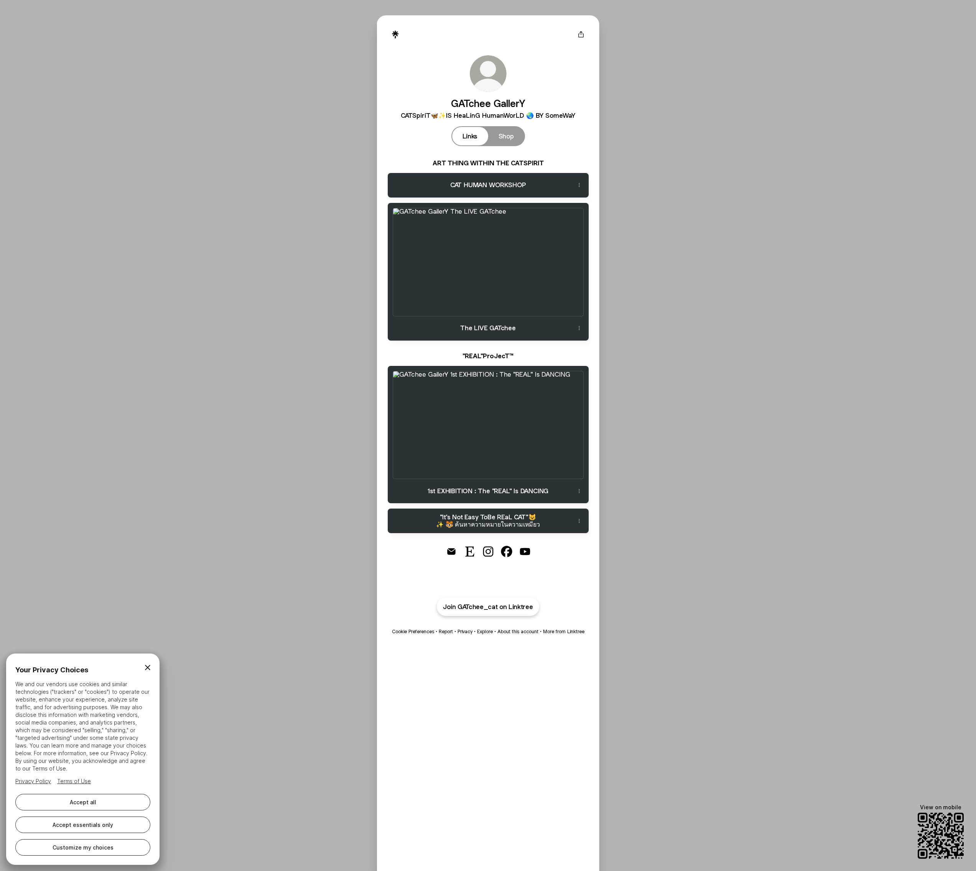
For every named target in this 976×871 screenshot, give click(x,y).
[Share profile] (581, 34)
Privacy (465, 631)
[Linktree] (395, 34)
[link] (451, 551)
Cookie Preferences (413, 631)
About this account (517, 631)
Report (446, 631)
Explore (485, 631)
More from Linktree (563, 631)
